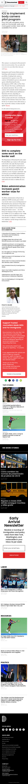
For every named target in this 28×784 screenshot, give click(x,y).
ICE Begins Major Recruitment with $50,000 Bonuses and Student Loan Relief (14, 240)
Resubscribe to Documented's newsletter (11, 747)
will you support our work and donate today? (13, 359)
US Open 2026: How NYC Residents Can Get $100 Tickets (12, 637)
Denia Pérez (3, 654)
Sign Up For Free (14, 140)
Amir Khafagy (4, 593)
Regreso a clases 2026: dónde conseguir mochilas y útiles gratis (13, 503)
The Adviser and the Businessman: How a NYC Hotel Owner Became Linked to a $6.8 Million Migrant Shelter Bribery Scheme (12, 700)
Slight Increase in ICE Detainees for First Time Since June (13, 257)
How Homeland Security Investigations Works (13, 266)
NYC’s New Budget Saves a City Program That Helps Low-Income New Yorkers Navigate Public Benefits (13, 684)
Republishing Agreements (8, 755)
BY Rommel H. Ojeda (7, 410)
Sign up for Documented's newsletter (10, 745)
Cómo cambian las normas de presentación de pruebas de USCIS (12, 473)
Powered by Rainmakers (14, 782)
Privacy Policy (5, 758)
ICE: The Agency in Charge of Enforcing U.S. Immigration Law (13, 252)
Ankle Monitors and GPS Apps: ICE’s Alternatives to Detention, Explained (12, 275)
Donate (3, 743)
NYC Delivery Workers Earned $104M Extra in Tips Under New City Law (13, 605)
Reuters (8, 105)
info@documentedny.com (8, 770)
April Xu (3, 639)
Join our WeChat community (8, 753)
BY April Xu (5, 438)
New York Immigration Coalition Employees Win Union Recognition (12, 590)
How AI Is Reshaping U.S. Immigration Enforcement (12, 280)
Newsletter (4, 11)
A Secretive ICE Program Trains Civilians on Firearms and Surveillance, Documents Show (13, 235)
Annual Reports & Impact (7, 737)
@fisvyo (4, 316)
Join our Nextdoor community (8, 751)
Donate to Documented (14, 374)
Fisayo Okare (5, 31)
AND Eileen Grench (15, 410)
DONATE (21, 2)
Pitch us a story (5, 741)
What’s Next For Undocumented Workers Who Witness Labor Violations (13, 261)
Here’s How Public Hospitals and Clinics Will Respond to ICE (13, 270)
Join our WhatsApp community (9, 749)
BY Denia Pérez (4, 478)
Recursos (5, 432)
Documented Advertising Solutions (10, 774)
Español (16, 6)
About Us (4, 756)
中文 (20, 6)
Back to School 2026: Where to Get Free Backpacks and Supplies (12, 651)
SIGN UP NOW (14, 555)
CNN (3, 181)
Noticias (5, 403)
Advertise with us (6, 739)
